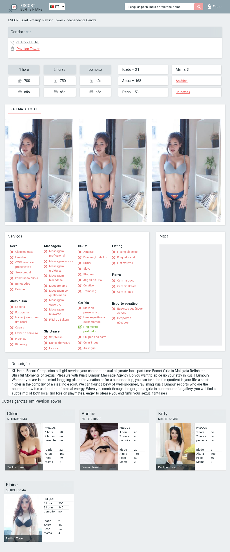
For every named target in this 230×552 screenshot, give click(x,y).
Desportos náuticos (124, 320)
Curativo (88, 285)
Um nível (20, 257)
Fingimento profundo (90, 329)
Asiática (182, 81)
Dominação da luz (95, 257)
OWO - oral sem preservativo (25, 264)
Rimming (21, 344)
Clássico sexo (24, 251)
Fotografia (22, 312)
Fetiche (20, 289)
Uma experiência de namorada (94, 320)
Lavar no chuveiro (26, 333)
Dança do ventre (59, 342)
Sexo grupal (23, 272)
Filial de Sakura (59, 319)
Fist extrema (125, 263)
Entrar (217, 7)
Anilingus (89, 348)
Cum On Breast (126, 286)
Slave (86, 268)
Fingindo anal (126, 257)
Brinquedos (22, 283)
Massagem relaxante (56, 312)
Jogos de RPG (92, 280)
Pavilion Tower (52, 20)
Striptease (55, 337)
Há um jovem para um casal (27, 320)
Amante (88, 251)
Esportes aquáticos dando (130, 311)
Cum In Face (125, 291)
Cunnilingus (90, 342)
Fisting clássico (127, 251)
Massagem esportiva (56, 302)
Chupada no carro (94, 337)
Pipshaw (20, 338)
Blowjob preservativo (91, 310)
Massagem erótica (61, 261)
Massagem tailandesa (56, 278)
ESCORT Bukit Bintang (24, 20)
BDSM (87, 263)
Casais (19, 327)
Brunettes (183, 92)
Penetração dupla (26, 278)
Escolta (20, 306)
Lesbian (54, 348)
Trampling (89, 291)
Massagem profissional (57, 253)
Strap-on (89, 274)
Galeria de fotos (24, 109)
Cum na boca (125, 280)
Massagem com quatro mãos (59, 293)
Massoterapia (58, 285)
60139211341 (27, 42)
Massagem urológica (56, 268)
